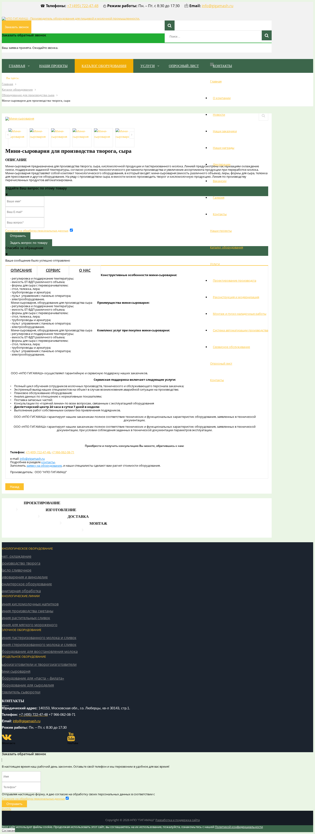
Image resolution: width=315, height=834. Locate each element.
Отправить (18, 236)
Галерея (218, 197)
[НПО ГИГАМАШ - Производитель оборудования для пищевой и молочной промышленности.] (71, 18)
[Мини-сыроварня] (19, 118)
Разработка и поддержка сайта (177, 820)
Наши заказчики (225, 131)
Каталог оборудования (226, 247)
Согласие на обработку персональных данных (36, 231)
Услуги (215, 264)
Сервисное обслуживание (231, 347)
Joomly (6, 809)
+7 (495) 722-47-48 (82, 5)
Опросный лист (221, 363)
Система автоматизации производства (240, 330)
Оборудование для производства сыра (28, 95)
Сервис (53, 270)
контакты (48, 462)
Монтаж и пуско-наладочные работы (239, 314)
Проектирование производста (234, 280)
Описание (21, 270)
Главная (216, 81)
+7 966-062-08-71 (62, 452)
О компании (222, 98)
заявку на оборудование (44, 465)
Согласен (8, 830)
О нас (85, 270)
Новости (219, 114)
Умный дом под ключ (89, 820)
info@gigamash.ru (217, 5)
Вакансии (219, 181)
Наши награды (223, 148)
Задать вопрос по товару (29, 243)
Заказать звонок (17, 27)
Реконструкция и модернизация (236, 297)
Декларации (221, 164)
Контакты (220, 214)
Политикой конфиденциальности (239, 827)
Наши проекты (221, 231)
